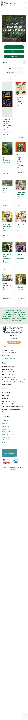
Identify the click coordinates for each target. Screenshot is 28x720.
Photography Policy (7, 434)
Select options (5, 136)
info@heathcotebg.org (8, 358)
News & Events (6, 432)
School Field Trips (7, 440)
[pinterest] (16, 338)
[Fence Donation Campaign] (7, 148)
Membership (5, 423)
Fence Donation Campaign (6, 160)
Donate (5, 174)
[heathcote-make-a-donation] (14, 340)
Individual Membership (20, 289)
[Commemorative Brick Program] (21, 185)
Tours (3, 442)
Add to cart (5, 206)
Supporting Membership (20, 226)
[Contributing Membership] (21, 247)
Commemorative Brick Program (21, 195)
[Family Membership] (7, 277)
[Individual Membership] (21, 279)
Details (9, 134)
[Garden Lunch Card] (7, 183)
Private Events (6, 437)
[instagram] (14, 338)
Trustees (4, 429)
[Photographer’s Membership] (7, 247)
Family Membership (7, 286)
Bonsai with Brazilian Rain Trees (21, 99)
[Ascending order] (21, 68)
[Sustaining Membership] (7, 216)
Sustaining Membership (7, 226)
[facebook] (11, 338)
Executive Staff (6, 426)
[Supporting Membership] (21, 216)
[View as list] (15, 76)
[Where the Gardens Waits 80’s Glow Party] (7, 99)
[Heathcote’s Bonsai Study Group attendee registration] (21, 147)
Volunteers (5, 420)
